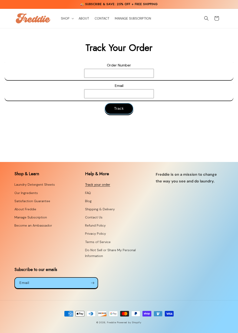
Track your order (97, 184)
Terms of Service (98, 242)
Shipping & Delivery (100, 209)
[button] (67, 18)
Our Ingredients (26, 193)
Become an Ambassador (33, 225)
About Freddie (25, 209)
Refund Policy (95, 225)
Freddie (111, 322)
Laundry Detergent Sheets (34, 184)
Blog (88, 201)
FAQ (88, 193)
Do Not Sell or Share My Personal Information (110, 253)
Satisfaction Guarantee (32, 201)
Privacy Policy (95, 233)
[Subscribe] (92, 283)
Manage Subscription (30, 217)
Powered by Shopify (129, 322)
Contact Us (93, 217)
